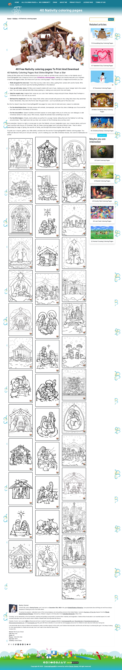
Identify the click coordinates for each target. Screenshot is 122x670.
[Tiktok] (59, 662)
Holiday (15, 18)
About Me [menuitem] (63, 2)
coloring (53, 621)
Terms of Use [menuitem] (101, 2)
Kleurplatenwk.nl (79, 621)
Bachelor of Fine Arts (90, 612)
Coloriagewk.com (32, 622)
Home (9, 18)
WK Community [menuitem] (44, 2)
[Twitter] (11, 644)
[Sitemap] (62, 662)
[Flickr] (18, 644)
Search (111, 19)
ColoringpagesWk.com (67, 621)
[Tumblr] (25, 644)
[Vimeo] (30, 644)
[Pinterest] (20, 644)
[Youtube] (27, 644)
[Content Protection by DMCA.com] (72, 662)
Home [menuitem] (17, 2)
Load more (102, 135)
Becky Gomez (73, 666)
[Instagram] (13, 644)
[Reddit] (23, 644)
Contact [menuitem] (18, 7)
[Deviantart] (16, 644)
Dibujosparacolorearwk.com (16, 622)
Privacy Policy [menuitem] (75, 2)
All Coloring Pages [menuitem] (29, 2)
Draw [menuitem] (55, 2)
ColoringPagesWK (50, 666)
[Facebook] (9, 644)
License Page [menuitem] (88, 2)
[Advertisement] (61, 265)
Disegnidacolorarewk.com (91, 621)
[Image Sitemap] (64, 662)
